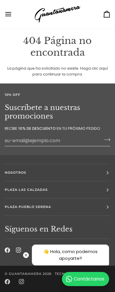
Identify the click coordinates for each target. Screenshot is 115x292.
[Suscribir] (105, 140)
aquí (103, 68)
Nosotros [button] (15, 172)
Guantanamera (25, 274)
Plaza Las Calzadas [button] (26, 190)
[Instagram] (21, 281)
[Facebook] (7, 281)
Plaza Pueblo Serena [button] (28, 207)
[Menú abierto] (13, 14)
